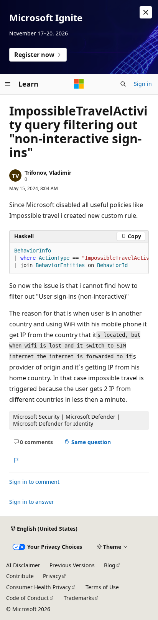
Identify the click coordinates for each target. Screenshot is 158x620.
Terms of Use (102, 587)
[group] (79, 258)
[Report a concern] (16, 460)
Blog (109, 565)
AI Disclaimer (23, 565)
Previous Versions (72, 565)
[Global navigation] (7, 84)
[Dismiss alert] (146, 12)
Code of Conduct (27, 598)
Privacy (52, 576)
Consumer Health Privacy (38, 587)
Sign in (143, 83)
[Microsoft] (79, 84)
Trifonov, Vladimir (48, 172)
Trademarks (79, 598)
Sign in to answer (31, 501)
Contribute (20, 576)
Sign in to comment (34, 481)
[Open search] (123, 84)
